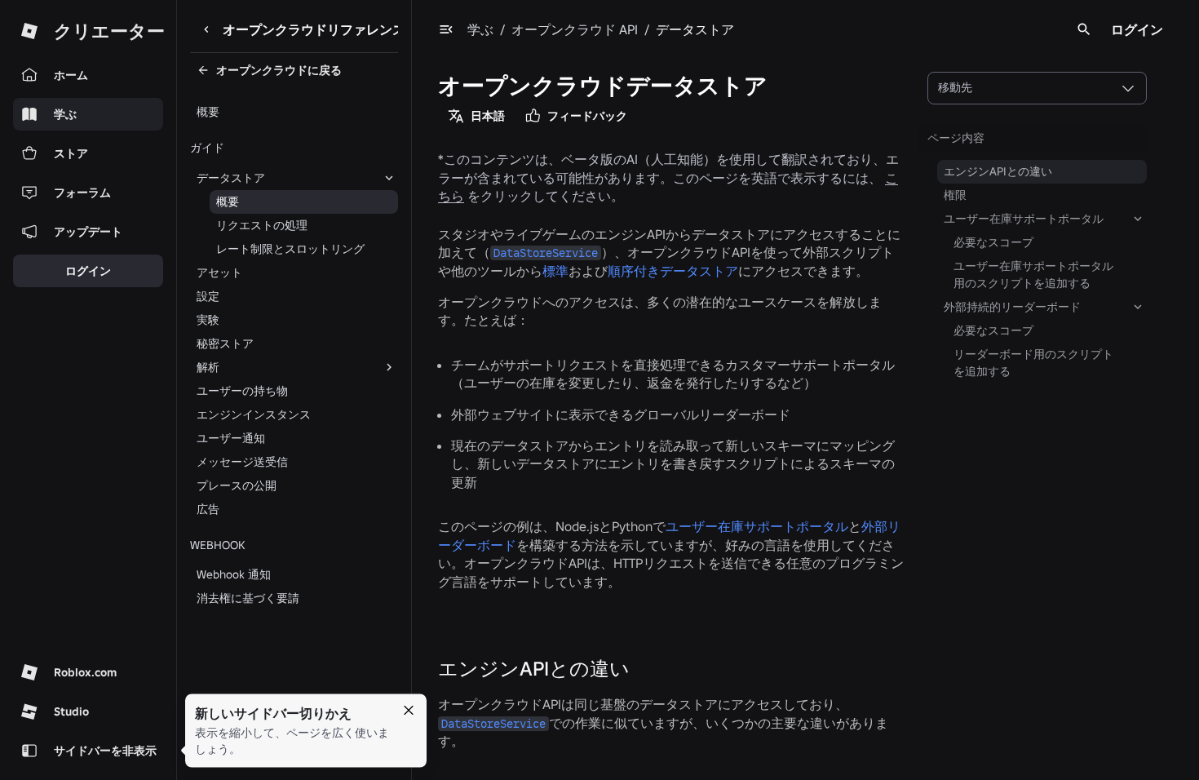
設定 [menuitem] (208, 296)
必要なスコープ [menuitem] (993, 242)
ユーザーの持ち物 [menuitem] (242, 390)
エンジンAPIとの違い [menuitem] (998, 171)
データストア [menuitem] (231, 178)
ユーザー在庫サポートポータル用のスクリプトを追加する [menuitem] (1033, 274)
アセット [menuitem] (219, 272)
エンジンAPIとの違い (534, 668)
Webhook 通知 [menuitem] (234, 574)
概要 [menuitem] (208, 111)
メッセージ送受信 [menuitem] (242, 461)
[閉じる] (408, 710)
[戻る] (206, 29)
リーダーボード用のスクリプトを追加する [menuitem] (1033, 363)
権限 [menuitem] (955, 195)
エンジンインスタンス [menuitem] (254, 414)
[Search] (1084, 29)
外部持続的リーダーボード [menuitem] (1012, 306)
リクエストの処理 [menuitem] (261, 225)
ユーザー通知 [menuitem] (231, 438)
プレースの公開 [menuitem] (237, 485)
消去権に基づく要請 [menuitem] (248, 598)
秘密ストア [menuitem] (225, 343)
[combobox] (1037, 88)
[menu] (446, 29)
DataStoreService (545, 253)
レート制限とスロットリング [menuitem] (290, 249)
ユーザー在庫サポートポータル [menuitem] (1024, 218)
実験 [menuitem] (208, 319)
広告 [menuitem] (208, 509)
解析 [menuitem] (208, 367)
